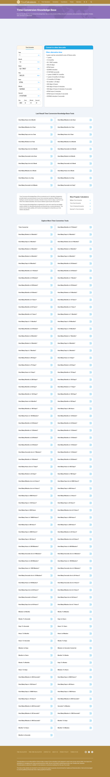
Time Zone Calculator (35, 752)
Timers (72, 2)
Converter (22, 4)
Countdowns (64, 2)
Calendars (78, 2)
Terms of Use (74, 752)
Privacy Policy (64, 752)
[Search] (91, 2)
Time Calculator (22, 752)
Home (18, 4)
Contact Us (47, 752)
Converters (55, 2)
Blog (85, 2)
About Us (55, 752)
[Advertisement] (55, 31)
